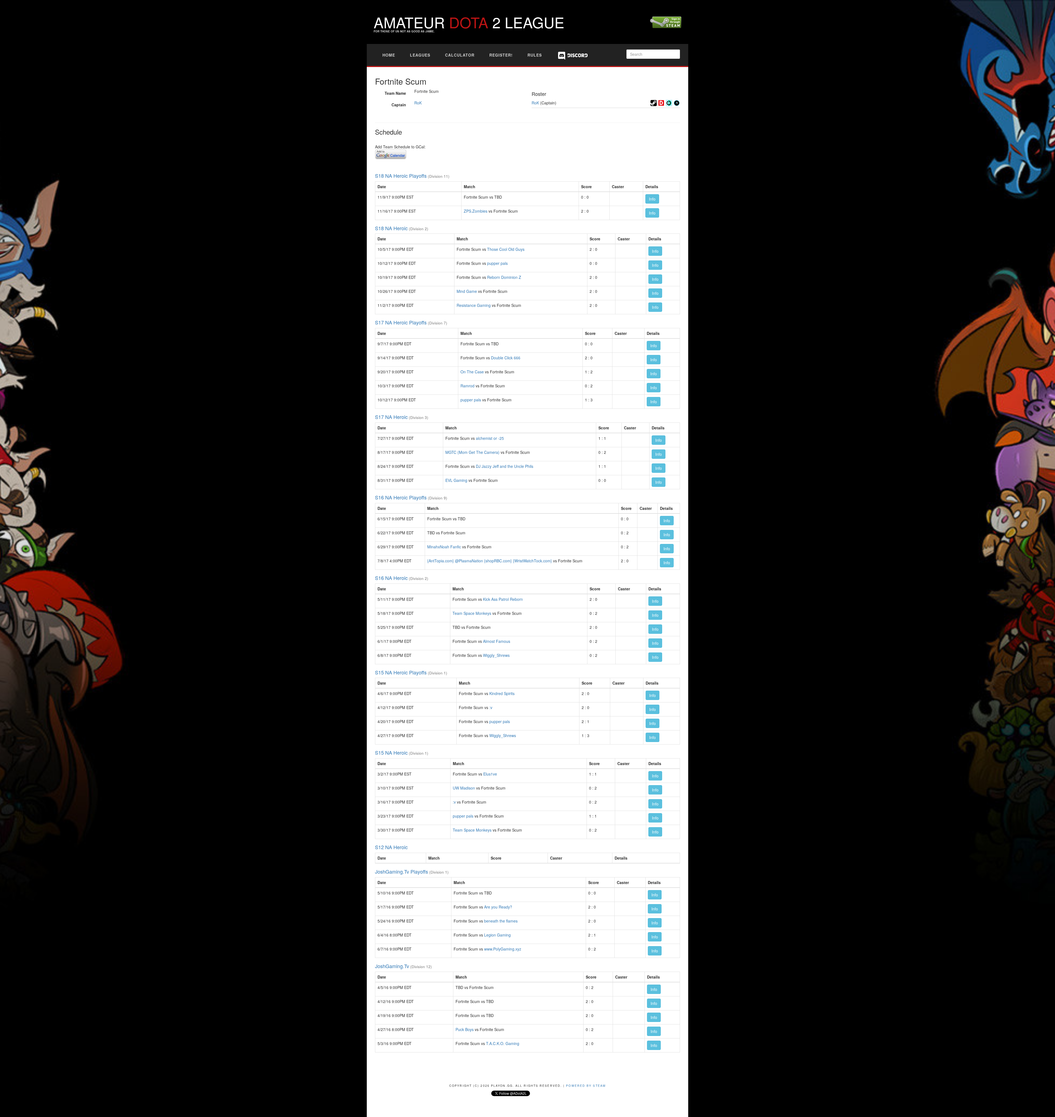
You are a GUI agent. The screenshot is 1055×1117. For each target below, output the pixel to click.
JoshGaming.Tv (392, 965)
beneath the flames (501, 921)
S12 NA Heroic (391, 847)
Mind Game (467, 291)
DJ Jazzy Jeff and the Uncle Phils (504, 466)
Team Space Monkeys (471, 613)
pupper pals (497, 263)
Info (652, 199)
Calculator (459, 55)
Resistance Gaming (474, 305)
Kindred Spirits (502, 693)
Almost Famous (496, 641)
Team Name (395, 93)
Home (388, 55)
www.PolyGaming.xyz (502, 949)
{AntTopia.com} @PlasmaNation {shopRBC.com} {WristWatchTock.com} (489, 560)
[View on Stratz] (676, 102)
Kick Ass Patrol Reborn (503, 599)
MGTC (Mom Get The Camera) (472, 452)
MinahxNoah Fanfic (444, 546)
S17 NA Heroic (391, 416)
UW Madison (464, 788)
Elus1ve (490, 774)
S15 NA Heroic (391, 752)
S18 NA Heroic (391, 228)
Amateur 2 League (469, 21)
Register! (501, 55)
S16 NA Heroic (391, 577)
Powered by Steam (586, 1085)
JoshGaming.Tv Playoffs (401, 871)
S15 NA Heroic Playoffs (401, 672)
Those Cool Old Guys (505, 249)
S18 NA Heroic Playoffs (401, 175)
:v (490, 707)
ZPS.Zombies (475, 211)
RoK (418, 102)
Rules (535, 55)
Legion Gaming (497, 935)
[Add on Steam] (653, 102)
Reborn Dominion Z (504, 277)
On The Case (472, 371)
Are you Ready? (498, 907)
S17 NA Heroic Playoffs (401, 322)
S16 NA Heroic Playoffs (401, 497)
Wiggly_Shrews (496, 655)
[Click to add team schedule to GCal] (390, 153)
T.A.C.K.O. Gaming (502, 1043)
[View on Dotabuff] (661, 102)
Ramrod (467, 385)
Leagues (420, 55)
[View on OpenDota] (669, 102)
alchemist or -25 (490, 438)
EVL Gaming (456, 480)
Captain (399, 104)
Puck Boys (465, 1029)
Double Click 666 (505, 357)
